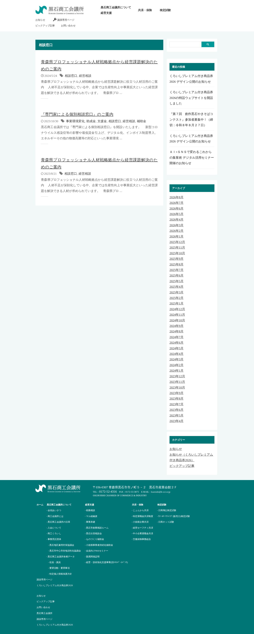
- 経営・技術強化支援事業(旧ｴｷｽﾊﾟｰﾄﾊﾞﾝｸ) (106, 562)
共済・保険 (145, 10)
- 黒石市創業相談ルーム (97, 527)
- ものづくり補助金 (94, 539)
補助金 (141, 121)
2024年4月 (177, 354)
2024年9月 (177, 326)
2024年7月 (177, 337)
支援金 (102, 121)
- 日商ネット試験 (165, 522)
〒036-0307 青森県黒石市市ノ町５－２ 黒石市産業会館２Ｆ (135, 487)
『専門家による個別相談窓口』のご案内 (77, 114)
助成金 (91, 121)
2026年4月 (177, 219)
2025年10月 (177, 253)
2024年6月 (177, 342)
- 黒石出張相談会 (93, 533)
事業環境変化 (75, 121)
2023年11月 (177, 382)
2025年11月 (177, 247)
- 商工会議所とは (54, 516)
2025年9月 (177, 258)
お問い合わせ (68, 25)
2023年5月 (177, 415)
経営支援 (106, 12)
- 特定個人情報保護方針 (60, 574)
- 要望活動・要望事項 (59, 568)
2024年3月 (177, 359)
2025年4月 (177, 286)
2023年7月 (177, 404)
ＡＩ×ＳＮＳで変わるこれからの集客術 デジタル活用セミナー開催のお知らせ (192, 157)
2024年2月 (177, 365)
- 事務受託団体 (53, 539)
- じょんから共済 (140, 510)
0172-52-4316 (108, 491)
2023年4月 (177, 421)
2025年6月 (177, 275)
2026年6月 (177, 208)
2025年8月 (177, 264)
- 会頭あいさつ (53, 510)
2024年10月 (177, 320)
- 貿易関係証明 (92, 556)
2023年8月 (177, 398)
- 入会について (53, 527)
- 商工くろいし (53, 533)
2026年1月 (177, 236)
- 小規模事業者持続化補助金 (99, 545)
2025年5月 (177, 281)
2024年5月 (177, 348)
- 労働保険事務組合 (141, 539)
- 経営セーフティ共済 (142, 527)
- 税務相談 (90, 510)
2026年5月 (177, 214)
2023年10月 (177, 387)
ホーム (40, 504)
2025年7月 (177, 270)
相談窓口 (71, 76)
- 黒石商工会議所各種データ (60, 556)
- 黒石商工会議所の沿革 (58, 522)
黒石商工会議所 (44, 613)
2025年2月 (177, 298)
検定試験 (165, 10)
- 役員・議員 (54, 562)
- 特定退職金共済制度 (142, 516)
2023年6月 (177, 410)
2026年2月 (177, 231)
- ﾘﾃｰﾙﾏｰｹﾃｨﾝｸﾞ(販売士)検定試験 (173, 516)
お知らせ (40, 20)
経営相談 (85, 76)
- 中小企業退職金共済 (142, 533)
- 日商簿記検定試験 (166, 510)
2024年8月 (177, 331)
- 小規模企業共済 (140, 522)
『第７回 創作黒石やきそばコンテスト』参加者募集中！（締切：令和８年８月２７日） (191, 119)
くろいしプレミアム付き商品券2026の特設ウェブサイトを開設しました (191, 97)
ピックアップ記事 (45, 25)
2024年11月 (177, 314)
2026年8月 (177, 197)
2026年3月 (177, 225)
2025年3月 (177, 292)
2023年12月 (177, 376)
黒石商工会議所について (116, 7)
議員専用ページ (65, 20)
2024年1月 (177, 370)
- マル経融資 (91, 516)
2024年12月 (177, 309)
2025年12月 (177, 242)
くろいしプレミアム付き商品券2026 (55, 585)
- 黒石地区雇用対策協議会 (61, 545)
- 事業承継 (90, 522)
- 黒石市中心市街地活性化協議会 (64, 550)
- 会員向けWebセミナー (96, 550)
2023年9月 (177, 393)
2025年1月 (177, 303)
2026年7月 (177, 203)
